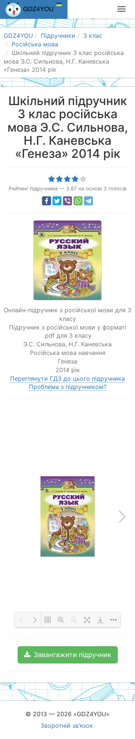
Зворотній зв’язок (66, 725)
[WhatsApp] (78, 200)
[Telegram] (88, 200)
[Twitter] (57, 200)
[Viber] (67, 200)
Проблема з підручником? (67, 386)
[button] (68, 654)
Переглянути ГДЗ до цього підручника (67, 378)
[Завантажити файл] (100, 619)
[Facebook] (46, 200)
